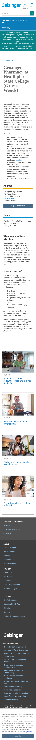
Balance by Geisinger (11, 585)
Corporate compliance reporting (15, 693)
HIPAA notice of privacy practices (16, 653)
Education (7, 608)
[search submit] (32, 13)
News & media (9, 552)
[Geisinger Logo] (10, 5)
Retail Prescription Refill (11, 529)
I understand (18, 736)
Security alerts (8, 560)
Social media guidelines (12, 690)
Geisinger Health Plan (11, 604)
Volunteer (7, 581)
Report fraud (8, 696)
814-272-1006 (8, 198)
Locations (9, 60)
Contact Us (7, 533)
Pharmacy (6, 28)
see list (19, 160)
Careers (6, 556)
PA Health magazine (11, 589)
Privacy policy (8, 656)
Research (7, 612)
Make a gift (7, 577)
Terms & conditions (21, 650)
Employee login (21, 696)
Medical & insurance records (14, 616)
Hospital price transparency (13, 647)
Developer (7, 650)
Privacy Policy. (27, 731)
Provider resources (10, 699)
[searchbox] (16, 13)
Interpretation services (11, 687)
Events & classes (10, 600)
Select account (25, 7)
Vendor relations (9, 564)
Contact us (7, 572)
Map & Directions (18, 206)
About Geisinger (9, 548)
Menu (32, 7)
